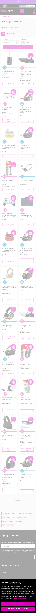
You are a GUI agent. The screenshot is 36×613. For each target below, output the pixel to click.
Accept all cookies (18, 604)
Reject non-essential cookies (18, 608)
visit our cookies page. (20, 598)
